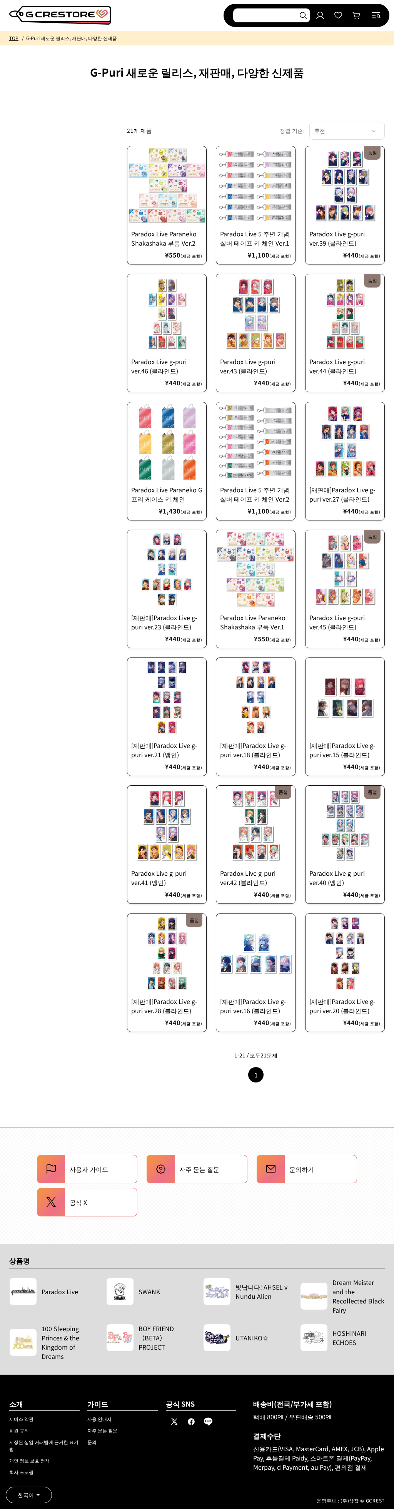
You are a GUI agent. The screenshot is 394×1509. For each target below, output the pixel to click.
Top (13, 38)
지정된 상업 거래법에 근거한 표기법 (43, 1445)
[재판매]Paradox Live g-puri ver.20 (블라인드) (342, 1006)
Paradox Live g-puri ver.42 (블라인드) (247, 878)
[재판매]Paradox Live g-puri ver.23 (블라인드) (164, 622)
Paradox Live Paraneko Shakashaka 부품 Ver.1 (252, 622)
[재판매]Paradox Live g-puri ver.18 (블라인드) (253, 750)
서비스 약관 (21, 1418)
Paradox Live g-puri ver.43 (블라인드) (247, 366)
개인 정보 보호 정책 (29, 1460)
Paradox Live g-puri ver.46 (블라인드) (159, 366)
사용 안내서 (99, 1418)
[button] (376, 15)
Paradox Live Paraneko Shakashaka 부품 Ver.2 (164, 238)
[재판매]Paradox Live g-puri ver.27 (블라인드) (342, 494)
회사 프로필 (21, 1472)
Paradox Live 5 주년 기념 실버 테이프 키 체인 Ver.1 (254, 238)
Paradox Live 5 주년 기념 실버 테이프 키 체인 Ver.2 (254, 494)
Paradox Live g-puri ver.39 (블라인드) (337, 238)
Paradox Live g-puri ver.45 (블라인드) (337, 622)
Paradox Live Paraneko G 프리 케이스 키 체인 (166, 494)
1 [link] (256, 1074)
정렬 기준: (292, 130)
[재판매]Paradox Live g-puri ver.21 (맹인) (164, 750)
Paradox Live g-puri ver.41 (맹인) (159, 878)
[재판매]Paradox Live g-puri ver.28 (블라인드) (164, 1006)
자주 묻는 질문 (102, 1430)
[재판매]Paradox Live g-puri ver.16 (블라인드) (253, 1006)
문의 (92, 1442)
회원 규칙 (19, 1430)
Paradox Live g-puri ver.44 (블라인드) (337, 366)
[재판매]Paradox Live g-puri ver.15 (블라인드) (342, 750)
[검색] (303, 15)
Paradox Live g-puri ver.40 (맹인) (337, 878)
